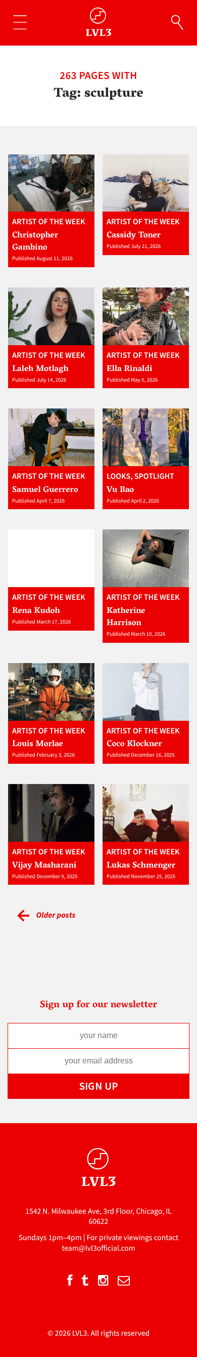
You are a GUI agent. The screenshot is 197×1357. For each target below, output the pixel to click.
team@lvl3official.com (98, 1248)
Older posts (55, 915)
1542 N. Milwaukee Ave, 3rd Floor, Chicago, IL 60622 (98, 1216)
